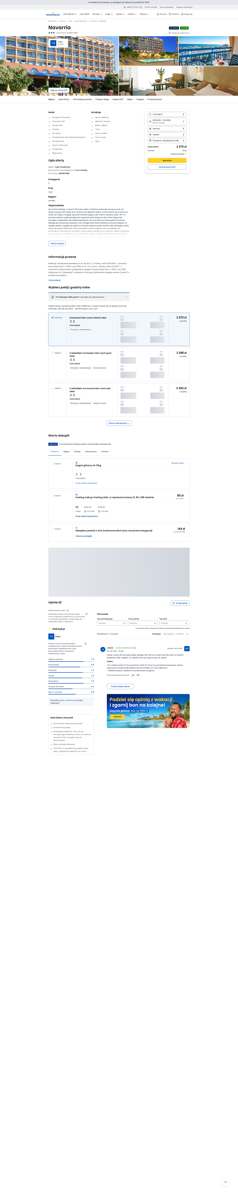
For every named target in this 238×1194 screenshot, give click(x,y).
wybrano (58, 318)
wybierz (58, 353)
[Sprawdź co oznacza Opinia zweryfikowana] (135, 648)
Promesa (104, 452)
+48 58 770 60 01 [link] (132, 7)
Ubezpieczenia (91, 452)
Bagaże (66, 452)
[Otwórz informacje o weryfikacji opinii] (87, 614)
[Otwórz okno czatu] (225, 1182)
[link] (53, 14)
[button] (167, 121)
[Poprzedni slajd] (46, 99)
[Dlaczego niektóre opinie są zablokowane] (68, 610)
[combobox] (110, 623)
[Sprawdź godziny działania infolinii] (141, 7)
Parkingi (77, 452)
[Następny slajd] (191, 99)
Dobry (60, 42)
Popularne (55, 451)
